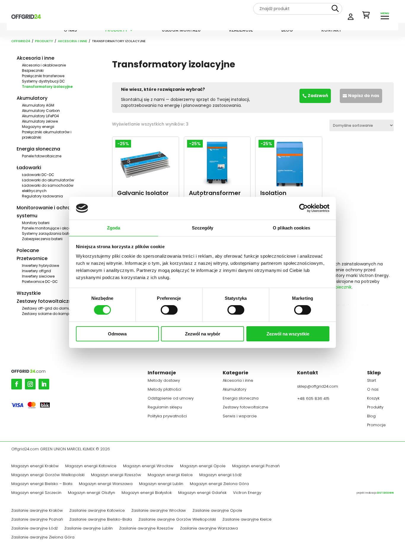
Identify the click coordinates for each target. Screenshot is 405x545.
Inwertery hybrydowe (40, 265)
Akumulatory (32, 98)
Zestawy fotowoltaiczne (45, 301)
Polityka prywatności (167, 416)
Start (371, 380)
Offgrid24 (20, 41)
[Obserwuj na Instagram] (30, 384)
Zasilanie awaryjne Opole (217, 510)
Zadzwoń (318, 96)
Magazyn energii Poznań (256, 466)
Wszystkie (29, 293)
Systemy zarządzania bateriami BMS (55, 233)
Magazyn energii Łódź (220, 475)
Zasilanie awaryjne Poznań (37, 519)
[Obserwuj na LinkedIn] (44, 384)
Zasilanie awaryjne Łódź (34, 528)
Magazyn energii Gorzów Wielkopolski (47, 475)
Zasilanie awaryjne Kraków (37, 510)
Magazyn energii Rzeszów (116, 475)
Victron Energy (247, 493)
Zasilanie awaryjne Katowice (97, 510)
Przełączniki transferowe (43, 75)
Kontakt (331, 30)
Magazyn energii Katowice (91, 466)
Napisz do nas (363, 96)
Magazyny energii (38, 126)
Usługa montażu (181, 30)
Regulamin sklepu (165, 407)
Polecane (28, 250)
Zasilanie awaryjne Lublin (88, 528)
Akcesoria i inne (72, 41)
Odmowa (117, 333)
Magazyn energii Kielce (170, 475)
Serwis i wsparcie (240, 416)
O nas (70, 30)
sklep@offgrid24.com (317, 386)
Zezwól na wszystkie (288, 333)
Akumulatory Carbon (41, 110)
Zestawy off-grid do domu (46, 308)
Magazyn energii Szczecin (36, 493)
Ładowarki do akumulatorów (48, 180)
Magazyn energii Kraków (35, 466)
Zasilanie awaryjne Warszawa (209, 528)
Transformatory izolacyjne (47, 86)
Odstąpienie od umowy (171, 398)
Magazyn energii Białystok (147, 493)
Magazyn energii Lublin (161, 484)
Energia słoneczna (38, 148)
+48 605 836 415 (313, 398)
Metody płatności (164, 389)
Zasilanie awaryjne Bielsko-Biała (100, 519)
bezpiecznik (340, 287)
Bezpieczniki (33, 70)
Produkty (116, 30)
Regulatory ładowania (42, 196)
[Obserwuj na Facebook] (16, 384)
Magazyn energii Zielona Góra (219, 484)
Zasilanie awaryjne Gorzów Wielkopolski (177, 519)
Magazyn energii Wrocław (148, 466)
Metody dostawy (164, 380)
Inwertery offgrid (36, 270)
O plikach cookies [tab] (291, 227)
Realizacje (241, 30)
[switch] (169, 310)
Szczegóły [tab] (202, 227)
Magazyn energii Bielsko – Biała (41, 484)
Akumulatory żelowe (40, 121)
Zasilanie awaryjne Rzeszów (146, 528)
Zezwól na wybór (202, 333)
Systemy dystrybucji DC (43, 81)
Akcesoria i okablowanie (44, 65)
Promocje (376, 425)
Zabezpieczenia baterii (42, 238)
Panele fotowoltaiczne (41, 156)
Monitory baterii (36, 222)
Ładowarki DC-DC (38, 174)
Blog (287, 30)
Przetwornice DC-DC (40, 281)
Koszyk (373, 398)
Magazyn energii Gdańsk (202, 493)
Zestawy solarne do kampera (48, 313)
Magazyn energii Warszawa (106, 484)
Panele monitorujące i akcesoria (51, 228)
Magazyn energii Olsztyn (91, 493)
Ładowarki (29, 167)
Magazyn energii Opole (203, 466)
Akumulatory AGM (38, 105)
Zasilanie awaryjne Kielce (247, 519)
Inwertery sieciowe (38, 276)
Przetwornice (32, 258)
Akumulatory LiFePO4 (40, 115)
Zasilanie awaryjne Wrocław (158, 510)
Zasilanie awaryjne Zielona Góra (42, 537)
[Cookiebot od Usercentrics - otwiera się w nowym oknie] (303, 208)
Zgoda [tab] (113, 227)
